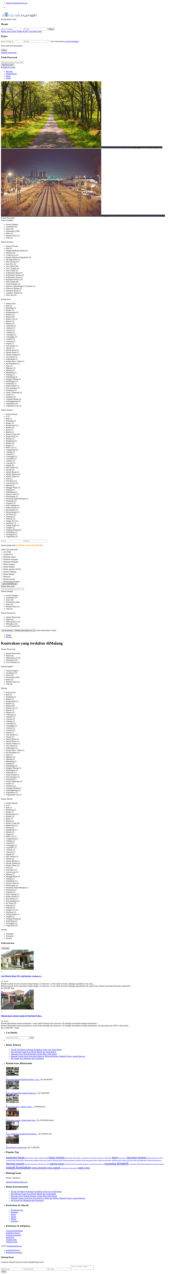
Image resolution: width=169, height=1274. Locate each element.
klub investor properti (45, 1160)
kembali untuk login (9, 53)
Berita (8, 76)
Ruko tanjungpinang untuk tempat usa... (21, 1093)
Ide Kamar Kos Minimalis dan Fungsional (27, 1058)
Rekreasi (6, 577)
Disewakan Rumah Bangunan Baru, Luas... (23, 1079)
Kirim (4, 1272)
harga (115, 1157)
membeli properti (116, 1160)
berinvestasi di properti (31, 1157)
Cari (31, 1038)
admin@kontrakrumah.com (16, 3)
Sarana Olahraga (9, 572)
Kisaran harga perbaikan (32, 1160)
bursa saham (68, 1157)
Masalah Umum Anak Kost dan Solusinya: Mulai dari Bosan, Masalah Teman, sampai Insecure (48, 1056)
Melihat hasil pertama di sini (25, 630)
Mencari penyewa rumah (129, 1160)
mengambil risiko (142, 1160)
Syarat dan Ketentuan (14, 1231)
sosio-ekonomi (64, 1168)
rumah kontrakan (18, 1167)
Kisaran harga (20, 1160)
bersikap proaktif (43, 1157)
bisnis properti (57, 1157)
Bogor (13, 1214)
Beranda (9, 71)
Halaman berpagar (10, 559)
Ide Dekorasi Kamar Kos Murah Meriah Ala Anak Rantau (33, 1052)
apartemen (11, 1157)
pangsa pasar (57, 1163)
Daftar (4, 50)
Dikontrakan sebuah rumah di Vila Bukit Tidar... (21, 1016)
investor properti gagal (153, 1157)
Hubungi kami (11, 1242)
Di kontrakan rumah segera (16, 1147)
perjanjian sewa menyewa (96, 1164)
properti (123, 1163)
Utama (8, 635)
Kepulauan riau (17, 1210)
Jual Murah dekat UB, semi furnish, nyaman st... (21, 976)
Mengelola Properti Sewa (154, 1160)
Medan (13, 1219)
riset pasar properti (158, 1164)
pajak (47, 1164)
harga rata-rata (122, 1157)
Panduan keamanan (13, 1235)
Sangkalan (10, 1237)
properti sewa (133, 1164)
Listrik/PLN (8, 554)
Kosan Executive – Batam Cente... (19, 1107)
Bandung (14, 1212)
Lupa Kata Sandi (35, 31)
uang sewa (84, 1167)
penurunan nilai (68, 1164)
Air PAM (7, 552)
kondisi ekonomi (57, 1160)
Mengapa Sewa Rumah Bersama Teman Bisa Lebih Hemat (34, 1054)
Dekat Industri (9, 567)
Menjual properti (15, 1163)
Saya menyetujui (65, 41)
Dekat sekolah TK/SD (12, 569)
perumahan (110, 1163)
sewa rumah (53, 1167)
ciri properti (84, 1157)
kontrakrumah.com (14, 1246)
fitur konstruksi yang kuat (95, 1157)
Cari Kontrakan (7, 630)
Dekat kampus (9, 564)
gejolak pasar (107, 1157)
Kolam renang (9, 579)
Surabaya (14, 1221)
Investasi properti (136, 1157)
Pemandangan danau (11, 582)
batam (21, 1157)
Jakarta (13, 1217)
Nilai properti (42, 1164)
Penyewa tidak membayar (81, 1164)
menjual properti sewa (31, 1164)
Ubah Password (7, 65)
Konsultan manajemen (68, 1160)
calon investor (77, 1157)
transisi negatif (73, 1168)
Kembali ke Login (8, 67)
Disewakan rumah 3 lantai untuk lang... (21, 1120)
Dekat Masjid (8, 574)
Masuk (51, 29)
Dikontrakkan (11, 74)
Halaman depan (9, 557)
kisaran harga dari (8, 545)
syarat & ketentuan (71, 41)
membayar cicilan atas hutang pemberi (86, 1160)
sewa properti (38, 1167)
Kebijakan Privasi (13, 1233)
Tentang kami (11, 1240)
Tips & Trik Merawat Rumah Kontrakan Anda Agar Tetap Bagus (36, 1050)
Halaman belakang (10, 562)
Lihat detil (5, 948)
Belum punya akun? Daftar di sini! (14, 31)
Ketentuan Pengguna (14, 1252)
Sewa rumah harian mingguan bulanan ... (22, 1134)
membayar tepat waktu (104, 1160)
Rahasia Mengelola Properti (145, 1164)
